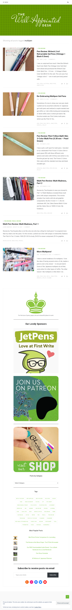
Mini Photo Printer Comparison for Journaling (42, 537)
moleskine (47, 511)
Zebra (49, 278)
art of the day (20, 498)
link (18, 511)
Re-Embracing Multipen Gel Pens (51, 96)
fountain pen (43, 505)
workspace (46, 524)
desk (21, 501)
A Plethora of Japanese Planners (42, 558)
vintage (38, 524)
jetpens (46, 83)
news (54, 511)
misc (30, 511)
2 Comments (53, 99)
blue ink (47, 498)
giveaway (52, 505)
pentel (40, 125)
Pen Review (41, 48)
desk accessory (29, 501)
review (50, 213)
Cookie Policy (37, 607)
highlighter (7, 240)
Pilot (44, 125)
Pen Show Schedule (42, 553)
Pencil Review (16, 221)
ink (25, 508)
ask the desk (39, 498)
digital (38, 501)
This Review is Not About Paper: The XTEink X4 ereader (42, 542)
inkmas (31, 508)
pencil (21, 240)
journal (52, 508)
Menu (6, 2)
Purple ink (34, 521)
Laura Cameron (7, 227)
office (27, 514)
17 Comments (56, 254)
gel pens (40, 83)
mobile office (38, 511)
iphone (46, 508)
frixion (40, 168)
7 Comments (51, 59)
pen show (22, 518)
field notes (33, 505)
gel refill (47, 123)
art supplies (30, 498)
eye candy (49, 501)
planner (42, 518)
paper (33, 514)
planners (49, 518)
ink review (38, 508)
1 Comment (26, 227)
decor (54, 498)
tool (55, 521)
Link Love (24, 511)
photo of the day (32, 518)
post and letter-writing (21, 521)
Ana (38, 59)
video (32, 524)
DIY (43, 501)
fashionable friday (22, 505)
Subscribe (53, 575)
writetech (41, 85)
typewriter (25, 524)
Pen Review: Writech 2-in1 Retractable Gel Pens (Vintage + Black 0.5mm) (51, 54)
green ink (19, 508)
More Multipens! (44, 252)
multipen (53, 83)
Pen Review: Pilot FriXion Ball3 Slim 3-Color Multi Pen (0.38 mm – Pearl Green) (52, 138)
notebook (20, 514)
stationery (48, 521)
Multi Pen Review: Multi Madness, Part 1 (21, 224)
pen (45, 213)
